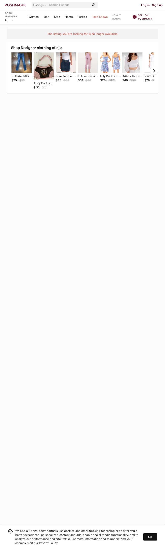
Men (46, 17)
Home (69, 17)
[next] (154, 71)
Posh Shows (100, 17)
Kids (57, 17)
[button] (40, 5)
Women (34, 17)
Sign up (157, 5)
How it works (116, 17)
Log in (145, 5)
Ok (150, 537)
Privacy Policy (48, 543)
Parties (82, 17)
